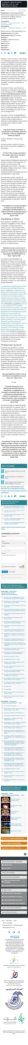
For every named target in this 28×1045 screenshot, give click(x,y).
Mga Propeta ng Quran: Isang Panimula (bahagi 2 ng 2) (14, 696)
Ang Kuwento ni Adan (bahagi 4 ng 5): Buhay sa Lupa (13, 618)
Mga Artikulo (4, 23)
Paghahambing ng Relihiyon (15, 28)
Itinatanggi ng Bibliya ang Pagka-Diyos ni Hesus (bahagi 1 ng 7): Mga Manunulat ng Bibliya (14, 732)
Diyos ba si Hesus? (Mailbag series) (15, 799)
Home (3, 920)
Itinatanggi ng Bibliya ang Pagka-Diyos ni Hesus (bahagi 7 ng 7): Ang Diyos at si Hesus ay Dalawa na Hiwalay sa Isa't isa (14, 764)
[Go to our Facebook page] (9, 932)
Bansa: (3, 541)
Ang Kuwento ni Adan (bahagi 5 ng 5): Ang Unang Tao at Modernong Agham (14, 622)
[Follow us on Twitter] (14, 932)
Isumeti (5, 571)
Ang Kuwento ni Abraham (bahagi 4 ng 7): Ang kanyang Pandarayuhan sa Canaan (14, 639)
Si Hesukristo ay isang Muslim (16, 806)
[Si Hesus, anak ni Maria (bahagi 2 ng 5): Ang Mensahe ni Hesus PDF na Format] (12, 53)
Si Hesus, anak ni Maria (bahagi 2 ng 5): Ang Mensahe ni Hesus (14, 511)
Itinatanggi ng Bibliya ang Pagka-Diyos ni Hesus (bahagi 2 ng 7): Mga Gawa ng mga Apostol (14, 737)
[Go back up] (25, 854)
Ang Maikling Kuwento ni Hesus (12, 659)
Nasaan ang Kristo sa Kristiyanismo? (16, 818)
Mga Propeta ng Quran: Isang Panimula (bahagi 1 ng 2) (14, 692)
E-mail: (3, 546)
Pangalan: (4, 536)
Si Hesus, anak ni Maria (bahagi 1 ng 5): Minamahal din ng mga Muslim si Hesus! (13, 487)
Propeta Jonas (7, 686)
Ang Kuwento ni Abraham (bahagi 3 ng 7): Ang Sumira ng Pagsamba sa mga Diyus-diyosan (14, 635)
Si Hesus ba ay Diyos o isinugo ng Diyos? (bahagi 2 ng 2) (14, 776)
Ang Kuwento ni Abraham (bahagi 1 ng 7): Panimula (14, 626)
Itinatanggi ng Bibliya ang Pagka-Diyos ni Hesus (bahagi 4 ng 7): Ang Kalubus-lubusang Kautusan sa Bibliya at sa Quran (14, 749)
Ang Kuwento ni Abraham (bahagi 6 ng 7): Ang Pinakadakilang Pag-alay (14, 649)
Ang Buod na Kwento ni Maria (11, 656)
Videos (11, 793)
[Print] (8, 53)
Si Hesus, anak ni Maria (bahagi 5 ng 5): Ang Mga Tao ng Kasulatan (14, 523)
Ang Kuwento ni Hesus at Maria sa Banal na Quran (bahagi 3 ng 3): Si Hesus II (15, 683)
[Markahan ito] (2, 53)
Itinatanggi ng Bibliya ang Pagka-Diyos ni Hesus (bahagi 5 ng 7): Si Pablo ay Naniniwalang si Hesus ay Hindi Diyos (14, 754)
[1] (17, 333)
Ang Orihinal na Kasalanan (14, 812)
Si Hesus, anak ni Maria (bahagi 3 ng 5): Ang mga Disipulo (14, 491)
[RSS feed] (19, 932)
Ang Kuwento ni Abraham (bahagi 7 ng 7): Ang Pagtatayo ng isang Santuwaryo (14, 653)
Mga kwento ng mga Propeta (9, 594)
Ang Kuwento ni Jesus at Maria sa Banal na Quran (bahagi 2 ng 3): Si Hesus (15, 679)
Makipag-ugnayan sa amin (8, 927)
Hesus (24, 28)
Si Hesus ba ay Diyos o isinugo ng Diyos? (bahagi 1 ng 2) (14, 772)
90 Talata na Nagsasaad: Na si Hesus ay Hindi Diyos (14, 780)
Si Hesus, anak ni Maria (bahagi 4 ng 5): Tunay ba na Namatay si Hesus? (14, 519)
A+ (24, 10)
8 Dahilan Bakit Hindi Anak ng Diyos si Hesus (16, 824)
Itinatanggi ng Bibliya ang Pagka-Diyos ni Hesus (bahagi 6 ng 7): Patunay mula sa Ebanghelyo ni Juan (14, 759)
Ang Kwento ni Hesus (16, 831)
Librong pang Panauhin (7, 925)
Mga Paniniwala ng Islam (14, 23)
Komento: (4, 553)
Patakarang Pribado (18, 925)
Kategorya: (5, 21)
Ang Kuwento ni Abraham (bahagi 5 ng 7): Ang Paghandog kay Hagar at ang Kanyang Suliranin (15, 644)
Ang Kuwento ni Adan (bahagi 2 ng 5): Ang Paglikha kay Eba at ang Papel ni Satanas (14, 610)
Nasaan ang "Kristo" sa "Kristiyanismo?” (14, 712)
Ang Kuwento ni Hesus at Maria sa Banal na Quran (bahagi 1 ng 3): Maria (15, 602)
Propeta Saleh (7, 689)
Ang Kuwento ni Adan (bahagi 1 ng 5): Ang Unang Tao (14, 606)
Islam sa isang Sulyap (7, 922)
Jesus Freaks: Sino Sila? (10, 705)
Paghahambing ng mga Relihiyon (11, 794)
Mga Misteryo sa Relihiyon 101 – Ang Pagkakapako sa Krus (13, 719)
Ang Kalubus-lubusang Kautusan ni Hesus (14, 715)
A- (19, 10)
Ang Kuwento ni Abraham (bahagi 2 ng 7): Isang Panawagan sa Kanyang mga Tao (14, 630)
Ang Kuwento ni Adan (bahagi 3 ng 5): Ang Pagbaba (14, 614)
